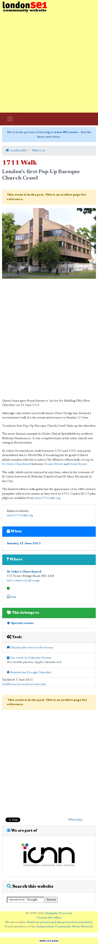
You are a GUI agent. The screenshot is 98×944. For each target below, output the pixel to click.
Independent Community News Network (64, 926)
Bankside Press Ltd (58, 913)
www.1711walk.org (47, 498)
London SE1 (18, 150)
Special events (22, 623)
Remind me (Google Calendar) (30, 672)
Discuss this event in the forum (31, 647)
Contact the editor (49, 917)
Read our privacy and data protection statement (59, 922)
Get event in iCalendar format (30, 657)
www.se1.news (49, 941)
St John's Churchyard (16, 464)
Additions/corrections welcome (24, 684)
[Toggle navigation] (10, 119)
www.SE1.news (66, 132)
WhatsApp (75, 819)
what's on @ (23, 580)
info (10, 580)
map (37, 580)
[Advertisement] (49, 63)
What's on (38, 150)
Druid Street (78, 464)
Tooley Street (53, 464)
